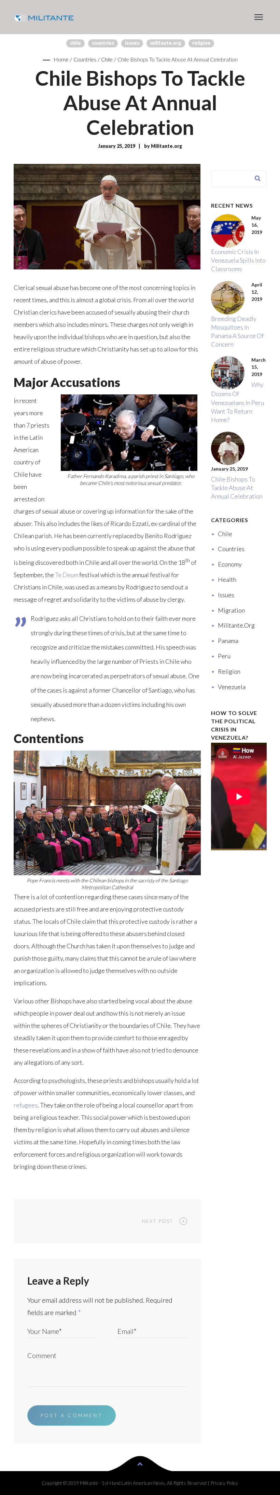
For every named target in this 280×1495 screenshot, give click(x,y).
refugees (26, 1105)
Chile (75, 43)
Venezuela (232, 686)
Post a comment (71, 1415)
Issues (132, 43)
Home (61, 59)
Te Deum (66, 574)
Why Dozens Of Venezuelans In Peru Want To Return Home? (237, 402)
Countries (103, 43)
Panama (228, 640)
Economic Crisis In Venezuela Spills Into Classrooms (238, 260)
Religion (201, 43)
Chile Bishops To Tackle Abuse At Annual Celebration (237, 487)
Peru (224, 656)
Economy (230, 564)
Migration (231, 610)
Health (227, 579)
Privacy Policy (224, 1483)
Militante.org (165, 43)
